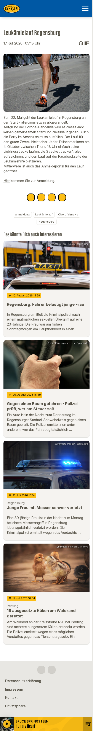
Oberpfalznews (68, 214)
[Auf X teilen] (41, 197)
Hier (6, 181)
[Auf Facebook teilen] (30, 197)
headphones (80, 43)
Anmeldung (22, 214)
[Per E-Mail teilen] (62, 197)
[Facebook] (41, 669)
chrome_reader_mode (87, 43)
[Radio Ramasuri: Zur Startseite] (41, 8)
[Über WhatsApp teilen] (51, 197)
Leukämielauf (44, 214)
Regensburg (47, 221)
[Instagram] (51, 669)
